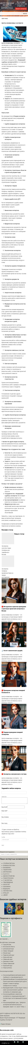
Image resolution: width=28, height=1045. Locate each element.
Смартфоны (5, 18)
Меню (25, 14)
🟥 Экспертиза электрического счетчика (14, 774)
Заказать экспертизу (21, 9)
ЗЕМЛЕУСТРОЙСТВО (9, 876)
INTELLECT (6, 893)
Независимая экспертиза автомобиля (12, 524)
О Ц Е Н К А (6, 874)
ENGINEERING (7, 867)
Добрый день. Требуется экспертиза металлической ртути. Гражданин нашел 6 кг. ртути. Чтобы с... (14, 1005)
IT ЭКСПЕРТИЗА (7, 880)
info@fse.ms (21, 6)
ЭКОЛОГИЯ (6, 884)
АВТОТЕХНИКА (7, 872)
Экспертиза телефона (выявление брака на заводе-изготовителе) (7, 573)
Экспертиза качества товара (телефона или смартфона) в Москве (6, 550)
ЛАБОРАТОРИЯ (7, 870)
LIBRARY (5, 895)
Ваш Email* (4, 807)
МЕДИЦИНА (6, 889)
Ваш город (4, 823)
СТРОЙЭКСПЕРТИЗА (9, 863)
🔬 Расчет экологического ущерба (12, 650)
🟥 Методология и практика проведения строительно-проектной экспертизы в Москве (14, 609)
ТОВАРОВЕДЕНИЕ (8, 882)
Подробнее (17, 1040)
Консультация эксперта (6, 971)
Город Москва (7, 944)
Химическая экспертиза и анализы (11, 526)
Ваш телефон (5, 817)
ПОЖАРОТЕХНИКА (8, 878)
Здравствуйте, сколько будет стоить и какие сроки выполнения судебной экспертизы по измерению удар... (15, 990)
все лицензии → (4, 939)
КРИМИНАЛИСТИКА (9, 865)
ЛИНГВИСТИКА (7, 891)
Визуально (3, 796)
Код (5, 796)
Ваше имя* (4, 811)
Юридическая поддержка (7, 852)
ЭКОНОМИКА (7, 886)
